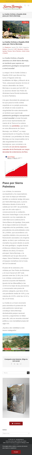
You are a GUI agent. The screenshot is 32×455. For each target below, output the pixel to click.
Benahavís (20, 49)
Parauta (10, 51)
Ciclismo (26, 49)
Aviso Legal (14, 441)
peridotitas (16, 126)
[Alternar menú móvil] (28, 5)
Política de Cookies (21, 441)
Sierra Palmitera (16, 51)
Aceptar (16, 452)
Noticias (5, 49)
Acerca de (8, 441)
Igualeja (5, 51)
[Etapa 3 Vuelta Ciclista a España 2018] (16, 334)
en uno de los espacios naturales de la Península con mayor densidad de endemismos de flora (16, 149)
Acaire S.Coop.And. (10, 442)
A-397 (15, 49)
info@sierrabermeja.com (20, 1)
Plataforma (8, 47)
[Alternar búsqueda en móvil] (25, 5)
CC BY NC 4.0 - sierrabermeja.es (16, 439)
